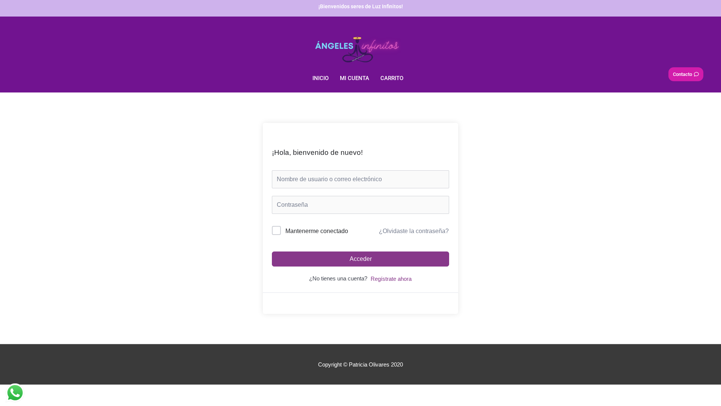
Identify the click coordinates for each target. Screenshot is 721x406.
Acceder (361, 259)
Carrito (391, 78)
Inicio (320, 78)
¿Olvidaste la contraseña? (414, 231)
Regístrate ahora (391, 279)
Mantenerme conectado (316, 231)
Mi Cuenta (354, 78)
